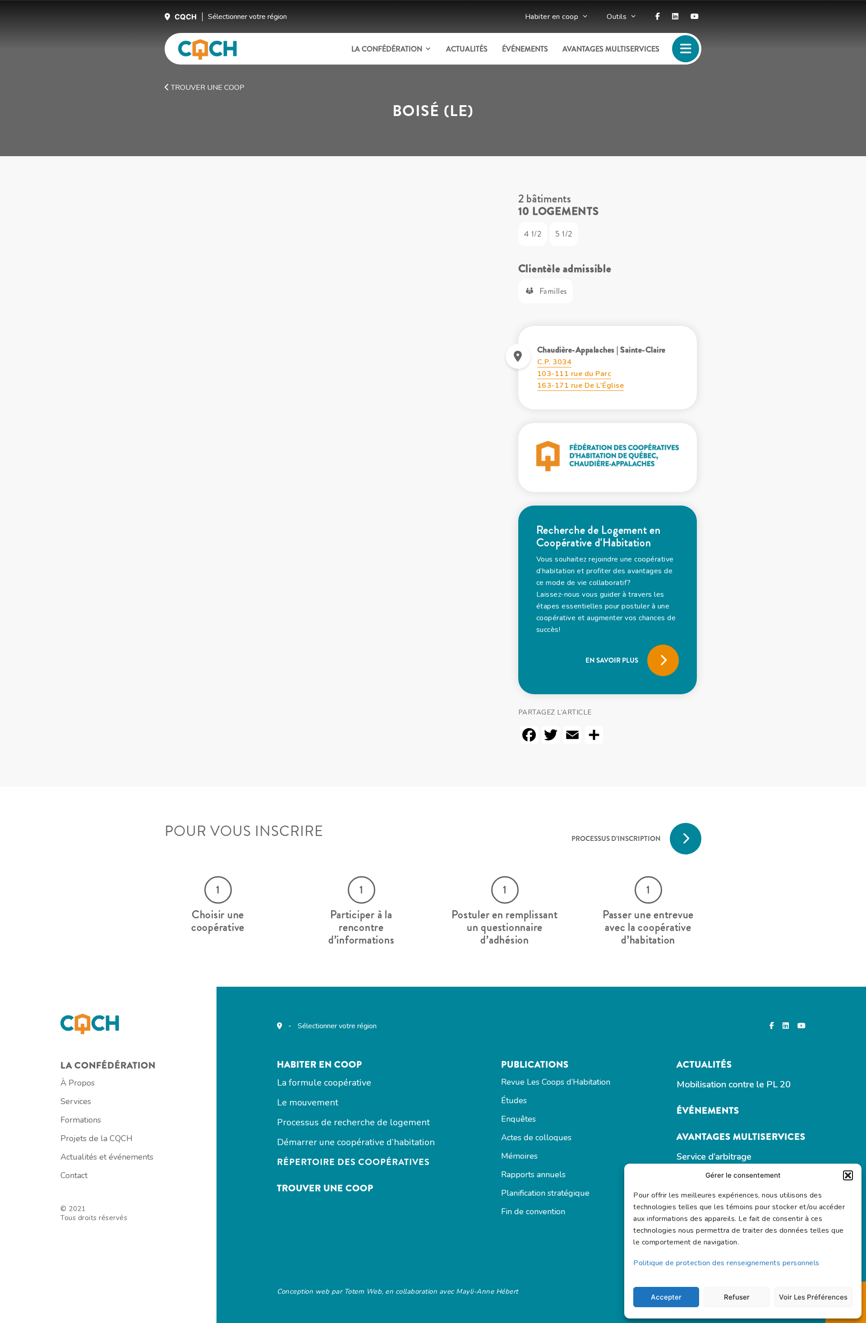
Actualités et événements (106, 1156)
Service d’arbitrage (714, 1157)
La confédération (386, 49)
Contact (74, 1175)
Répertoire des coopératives (353, 1162)
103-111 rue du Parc (574, 374)
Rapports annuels (533, 1174)
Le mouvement (307, 1102)
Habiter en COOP (319, 1064)
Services (75, 1101)
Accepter (666, 1297)
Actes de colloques (536, 1137)
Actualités (467, 49)
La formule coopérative (324, 1083)
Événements (525, 49)
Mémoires (519, 1156)
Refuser (737, 1297)
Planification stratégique (545, 1193)
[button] (847, 1175)
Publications (535, 1064)
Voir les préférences (813, 1297)
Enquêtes (518, 1119)
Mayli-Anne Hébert (487, 1291)
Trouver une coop (206, 88)
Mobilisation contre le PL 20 (734, 1084)
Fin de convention (533, 1211)
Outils (616, 17)
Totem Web (363, 1291)
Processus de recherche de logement (353, 1122)
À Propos (77, 1082)
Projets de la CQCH (96, 1138)
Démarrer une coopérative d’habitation (356, 1142)
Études (514, 1100)
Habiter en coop (552, 17)
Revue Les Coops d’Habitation (555, 1082)
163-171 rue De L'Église (580, 385)
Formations (80, 1119)
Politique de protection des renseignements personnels (726, 1263)
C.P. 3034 (554, 362)
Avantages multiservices (610, 49)
